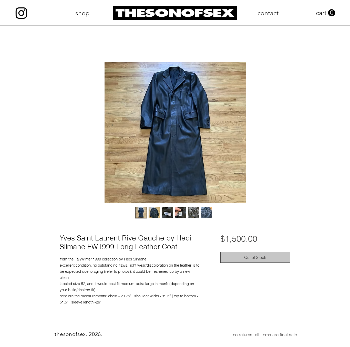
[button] (325, 13)
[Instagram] (21, 13)
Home (65, 44)
